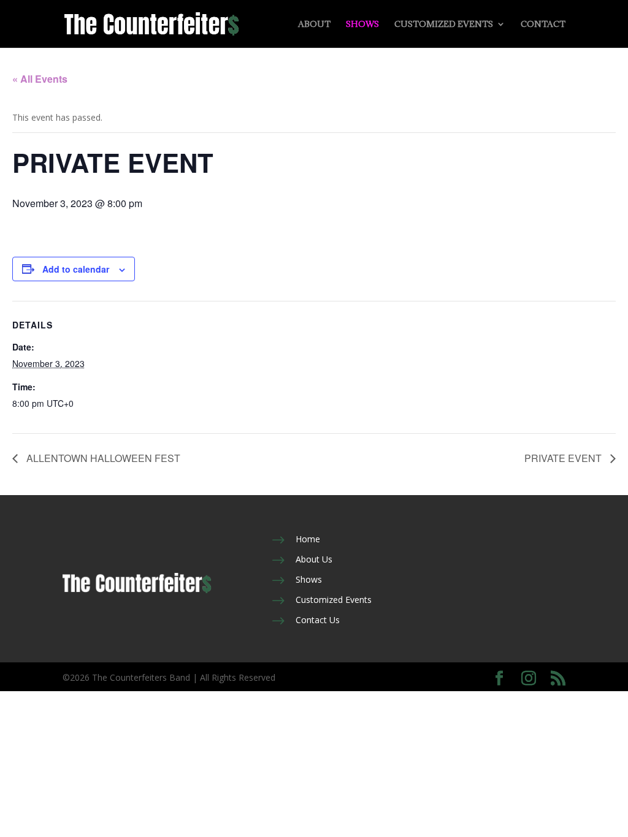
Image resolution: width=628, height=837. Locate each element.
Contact (543, 24)
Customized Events (443, 24)
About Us (314, 559)
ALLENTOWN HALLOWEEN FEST (102, 458)
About (314, 24)
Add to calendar (75, 269)
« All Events (39, 79)
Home (308, 539)
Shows (362, 24)
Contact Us (318, 620)
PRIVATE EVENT (564, 458)
